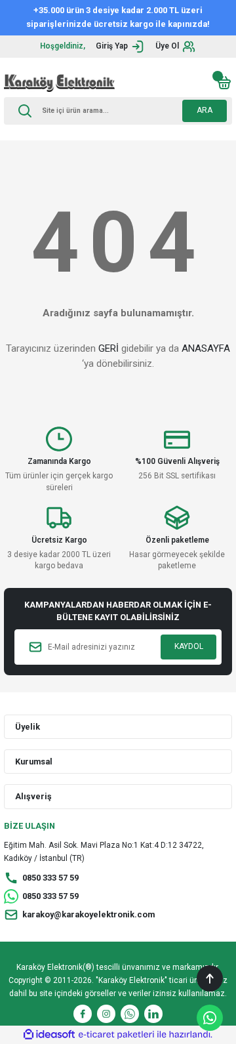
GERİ (108, 348)
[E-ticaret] (116, 1034)
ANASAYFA (206, 348)
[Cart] (224, 83)
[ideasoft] (49, 1035)
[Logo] (59, 82)
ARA (204, 110)
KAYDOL (188, 646)
